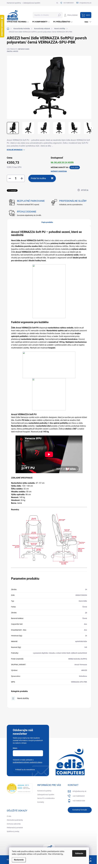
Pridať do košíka (38, 178)
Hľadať (59, 15)
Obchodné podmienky (15, 820)
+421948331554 (79, 801)
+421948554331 (79, 796)
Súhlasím (79, 853)
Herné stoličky (23, 698)
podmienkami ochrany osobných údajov (27, 762)
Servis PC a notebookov (46, 798)
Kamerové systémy (14, 3)
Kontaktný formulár (79, 810)
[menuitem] (18, 21)
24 (86, 613)
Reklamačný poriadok (15, 828)
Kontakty (40, 802)
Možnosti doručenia (59, 171)
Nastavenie (19, 860)
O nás (9, 816)
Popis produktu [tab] (47, 222)
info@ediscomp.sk (79, 791)
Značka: (12, 51)
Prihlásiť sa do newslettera (25, 770)
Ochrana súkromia (14, 824)
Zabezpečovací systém (31, 3)
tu (62, 854)
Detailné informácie (14, 150)
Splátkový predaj (13, 831)
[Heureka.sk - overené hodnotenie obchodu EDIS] (20, 788)
